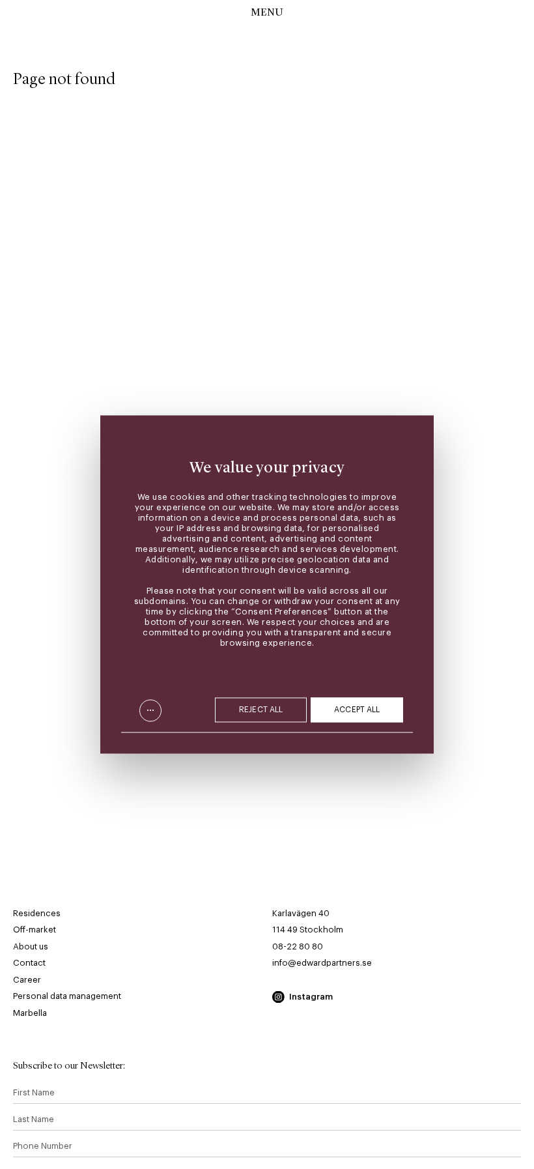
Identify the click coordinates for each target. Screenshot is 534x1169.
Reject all (261, 710)
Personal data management (67, 996)
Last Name (33, 1119)
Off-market (34, 929)
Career (27, 979)
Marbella (30, 1013)
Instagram (311, 996)
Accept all (357, 710)
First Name (34, 1092)
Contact (29, 963)
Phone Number (42, 1146)
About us (30, 946)
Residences (37, 913)
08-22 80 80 (297, 946)
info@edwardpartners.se (322, 963)
